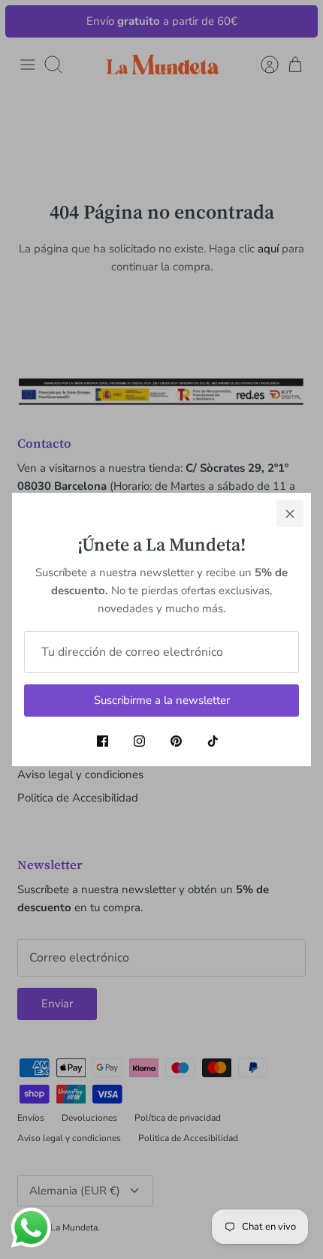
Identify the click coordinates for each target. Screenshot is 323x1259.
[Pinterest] (176, 741)
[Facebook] (102, 741)
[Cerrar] (289, 513)
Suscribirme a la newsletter (162, 700)
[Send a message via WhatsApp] (31, 1227)
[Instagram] (139, 741)
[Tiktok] (213, 741)
